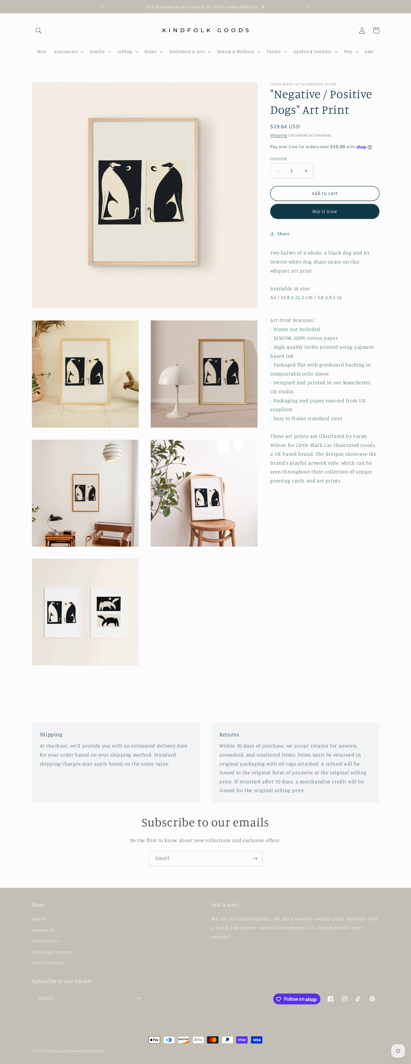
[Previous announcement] (102, 6)
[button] (39, 30)
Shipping (278, 135)
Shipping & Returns (52, 951)
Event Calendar (48, 962)
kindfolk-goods (57, 1051)
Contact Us (43, 929)
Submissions (45, 940)
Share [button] (283, 233)
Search (39, 918)
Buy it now (324, 211)
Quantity (278, 158)
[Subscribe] (255, 858)
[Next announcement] (308, 6)
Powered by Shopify (87, 1051)
